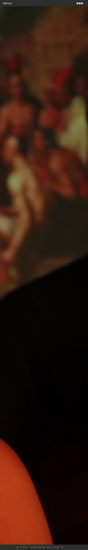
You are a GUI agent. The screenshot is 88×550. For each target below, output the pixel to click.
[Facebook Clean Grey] (77, 3)
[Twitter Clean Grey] (80, 3)
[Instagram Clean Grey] (82, 3)
